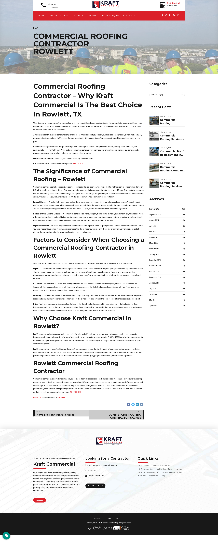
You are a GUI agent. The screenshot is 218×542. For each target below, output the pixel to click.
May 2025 (152, 232)
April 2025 (153, 237)
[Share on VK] (141, 404)
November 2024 (155, 266)
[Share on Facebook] (128, 404)
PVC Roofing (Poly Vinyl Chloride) (148, 472)
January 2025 (154, 254)
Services (65, 16)
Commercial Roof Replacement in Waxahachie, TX (172, 153)
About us (97, 518)
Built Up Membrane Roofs (145, 469)
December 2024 (155, 260)
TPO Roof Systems (143, 465)
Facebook (61, 397)
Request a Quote (111, 16)
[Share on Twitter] (133, 404)
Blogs (108, 518)
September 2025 (155, 214)
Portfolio (93, 16)
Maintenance (142, 476)
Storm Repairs (153, 476)
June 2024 (153, 294)
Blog (35, 28)
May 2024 (152, 300)
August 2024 (154, 283)
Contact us (129, 16)
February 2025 (154, 249)
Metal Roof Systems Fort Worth (162, 465)
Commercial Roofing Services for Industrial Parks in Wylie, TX (172, 137)
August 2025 (154, 220)
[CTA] (6, 535)
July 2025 (152, 226)
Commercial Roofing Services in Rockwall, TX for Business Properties (171, 184)
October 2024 (154, 271)
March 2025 (153, 243)
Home (41, 16)
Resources (79, 16)
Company (52, 16)
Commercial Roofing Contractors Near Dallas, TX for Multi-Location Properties (171, 121)
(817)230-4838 (78, 164)
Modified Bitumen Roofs (164, 469)
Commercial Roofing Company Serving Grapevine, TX (172, 169)
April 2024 (153, 306)
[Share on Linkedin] (137, 404)
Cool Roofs (178, 469)
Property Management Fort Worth (172, 472)
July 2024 (152, 288)
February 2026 (154, 209)
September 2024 (155, 277)
